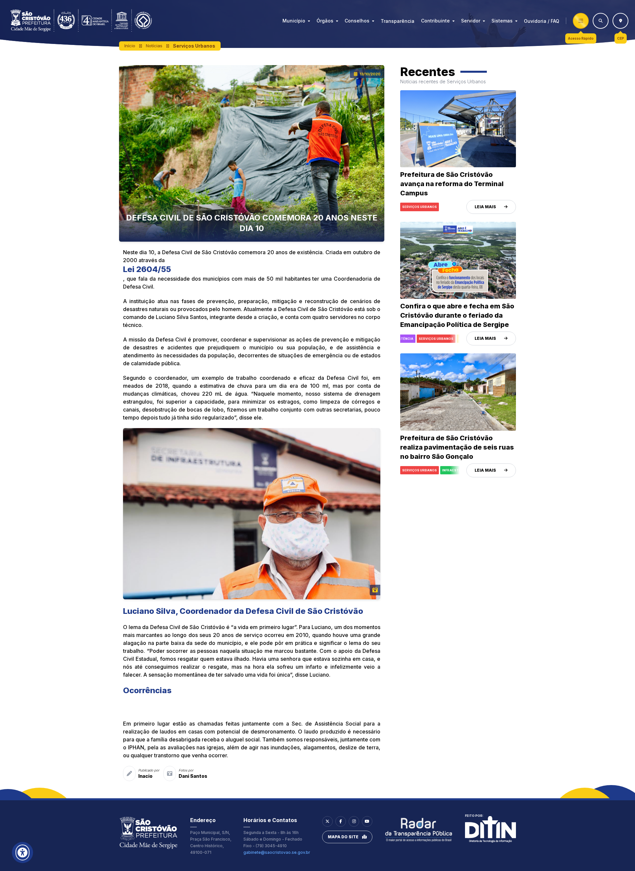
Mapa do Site (343, 836)
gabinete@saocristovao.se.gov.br (276, 852)
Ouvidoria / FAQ (541, 21)
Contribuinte (435, 20)
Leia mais (485, 206)
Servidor (470, 20)
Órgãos (325, 20)
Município (293, 20)
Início (129, 45)
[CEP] (620, 21)
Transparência (397, 21)
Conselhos (357, 20)
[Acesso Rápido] (581, 21)
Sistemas (502, 20)
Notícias (154, 45)
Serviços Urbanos (194, 46)
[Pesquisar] (601, 21)
